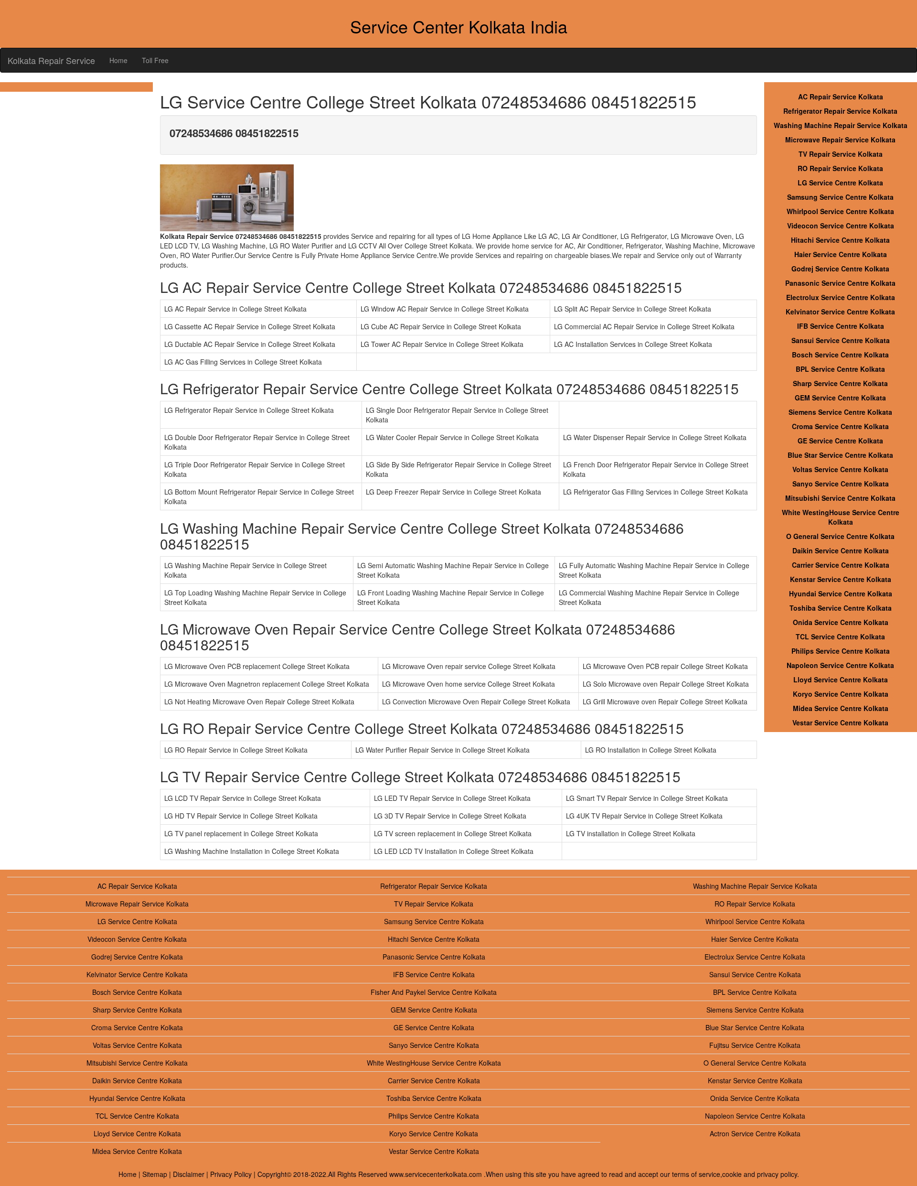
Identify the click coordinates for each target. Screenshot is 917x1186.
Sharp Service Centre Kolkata (840, 383)
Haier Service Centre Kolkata (840, 254)
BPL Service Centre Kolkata (840, 369)
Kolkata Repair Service (51, 60)
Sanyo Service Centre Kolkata (840, 483)
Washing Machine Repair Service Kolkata (840, 125)
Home (118, 60)
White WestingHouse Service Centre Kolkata (840, 517)
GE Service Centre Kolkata (840, 440)
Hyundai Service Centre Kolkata (840, 593)
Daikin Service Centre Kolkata (840, 550)
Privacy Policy (231, 1174)
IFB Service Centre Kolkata (840, 326)
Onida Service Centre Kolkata (840, 622)
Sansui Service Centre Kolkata (840, 340)
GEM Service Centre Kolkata (840, 397)
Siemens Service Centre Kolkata (840, 412)
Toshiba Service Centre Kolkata (840, 608)
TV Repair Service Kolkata (841, 154)
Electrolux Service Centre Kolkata (840, 297)
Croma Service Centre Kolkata (840, 426)
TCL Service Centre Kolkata (840, 636)
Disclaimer (188, 1174)
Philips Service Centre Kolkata (840, 651)
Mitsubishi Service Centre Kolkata (840, 498)
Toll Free (155, 60)
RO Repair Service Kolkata (840, 168)
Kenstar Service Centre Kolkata (840, 579)
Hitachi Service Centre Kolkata (840, 240)
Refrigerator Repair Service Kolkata (840, 111)
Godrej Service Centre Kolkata (840, 268)
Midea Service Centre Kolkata (840, 708)
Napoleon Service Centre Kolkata (840, 665)
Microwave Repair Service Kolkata (840, 139)
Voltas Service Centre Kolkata (840, 469)
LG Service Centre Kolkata (840, 182)
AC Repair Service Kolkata (840, 96)
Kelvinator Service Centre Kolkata (840, 311)
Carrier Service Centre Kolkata (840, 565)
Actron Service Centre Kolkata (755, 1133)
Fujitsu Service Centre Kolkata (754, 1045)
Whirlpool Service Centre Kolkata (840, 211)
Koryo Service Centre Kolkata (840, 694)
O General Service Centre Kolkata (840, 536)
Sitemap (154, 1174)
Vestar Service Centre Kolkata (840, 722)
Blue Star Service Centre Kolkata (840, 455)
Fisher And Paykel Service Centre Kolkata (434, 992)
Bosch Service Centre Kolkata (840, 354)
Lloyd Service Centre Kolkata (840, 679)
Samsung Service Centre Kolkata (840, 197)
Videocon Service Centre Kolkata (840, 225)
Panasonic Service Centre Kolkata (840, 283)
